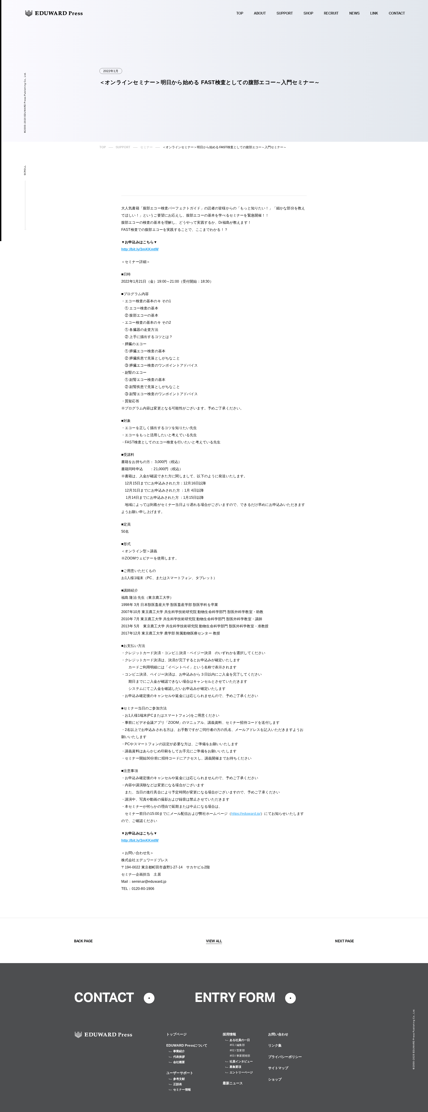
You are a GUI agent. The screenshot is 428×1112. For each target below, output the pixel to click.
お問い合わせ (278, 1034)
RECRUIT (331, 13)
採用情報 (229, 1034)
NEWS (354, 13)
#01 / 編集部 (237, 1045)
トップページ (176, 1034)
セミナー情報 (182, 1089)
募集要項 (235, 1066)
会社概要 (179, 1062)
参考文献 (179, 1079)
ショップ (275, 1079)
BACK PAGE (83, 941)
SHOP (308, 13)
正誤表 (177, 1084)
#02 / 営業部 (237, 1050)
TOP (239, 13)
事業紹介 (179, 1051)
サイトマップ (278, 1068)
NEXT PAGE (344, 941)
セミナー (146, 147)
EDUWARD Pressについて (187, 1045)
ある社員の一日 (240, 1040)
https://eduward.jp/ (246, 814)
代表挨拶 (179, 1056)
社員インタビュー (241, 1061)
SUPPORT (285, 13)
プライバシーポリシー (285, 1057)
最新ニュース (233, 1083)
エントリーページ (241, 1072)
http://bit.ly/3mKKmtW (139, 249)
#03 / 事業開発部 (240, 1055)
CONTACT (397, 13)
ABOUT (260, 13)
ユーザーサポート (179, 1073)
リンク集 (275, 1045)
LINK (374, 13)
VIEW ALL (214, 941)
